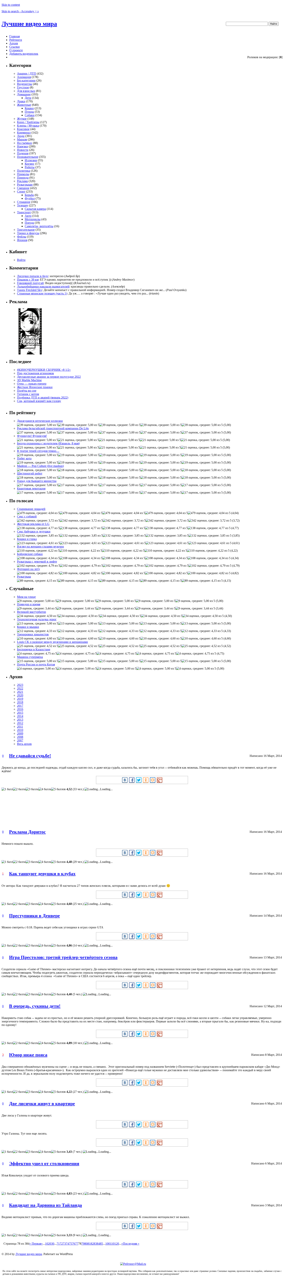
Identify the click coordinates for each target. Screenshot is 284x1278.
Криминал (24, 132)
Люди (21, 136)
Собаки (30, 115)
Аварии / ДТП (26, 73)
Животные (24, 104)
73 (64, 1243)
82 (92, 1243)
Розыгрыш (24, 576)
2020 (20, 695)
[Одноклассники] (145, 780)
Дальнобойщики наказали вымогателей (43, 286)
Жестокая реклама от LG (33, 524)
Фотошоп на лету (28, 569)
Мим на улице (26, 596)
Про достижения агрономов (35, 373)
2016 (20, 709)
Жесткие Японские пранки (35, 387)
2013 (20, 719)
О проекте (16, 50)
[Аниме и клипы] (30, 353)
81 (89, 1243)
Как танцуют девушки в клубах (42, 873)
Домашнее (24, 94)
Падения (22, 153)
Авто (28, 215)
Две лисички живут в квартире (42, 1103)
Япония (22, 240)
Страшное (23, 202)
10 (46, 1243)
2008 (20, 737)
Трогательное (26, 229)
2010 (20, 730)
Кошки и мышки (28, 626)
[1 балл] (7, 789)
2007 (20, 740)
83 (95, 1243)
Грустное (23, 87)
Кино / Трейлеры (28, 122)
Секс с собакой (27, 516)
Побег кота (24, 458)
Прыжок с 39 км (27, 279)
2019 (20, 698)
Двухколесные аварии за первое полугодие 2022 (49, 376)
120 (116, 1243)
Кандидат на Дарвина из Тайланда (45, 1205)
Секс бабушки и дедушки (33, 531)
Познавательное (27, 156)
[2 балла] (19, 789)
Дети (28, 97)
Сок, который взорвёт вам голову (39, 401)
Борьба (29, 195)
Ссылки (14, 46)
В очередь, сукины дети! (34, 1006)
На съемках (24, 143)
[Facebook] (131, 780)
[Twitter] (138, 780)
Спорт (21, 191)
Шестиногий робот (29, 473)
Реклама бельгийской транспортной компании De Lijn (53, 428)
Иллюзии (31, 160)
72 (61, 1243)
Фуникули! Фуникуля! (32, 435)
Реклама (22, 181)
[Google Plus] (159, 780)
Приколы (23, 174)
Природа (23, 177)
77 (76, 1243)
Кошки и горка (27, 539)
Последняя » (131, 1243)
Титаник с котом (28, 394)
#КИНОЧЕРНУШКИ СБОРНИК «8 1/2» (44, 369)
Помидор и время (28, 604)
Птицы (29, 111)
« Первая (35, 1243)
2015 (20, 712)
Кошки (29, 108)
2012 (20, 723)
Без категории (26, 80)
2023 (20, 685)
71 (58, 1243)
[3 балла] (32, 789)
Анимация (24, 77)
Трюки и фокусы (28, 233)
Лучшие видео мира (29, 23)
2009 (20, 733)
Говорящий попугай (30, 283)
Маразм (22, 139)
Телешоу (22, 205)
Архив (13, 43)
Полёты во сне (26, 390)
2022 (20, 688)
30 (52, 1243)
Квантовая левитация (31, 488)
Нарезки (22, 146)
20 (49, 1243)
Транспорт (24, 212)
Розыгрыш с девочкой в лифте (37, 561)
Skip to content (11, 4)
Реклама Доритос (27, 831)
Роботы (30, 167)
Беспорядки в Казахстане (33, 649)
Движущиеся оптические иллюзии (40, 420)
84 (98, 1243)
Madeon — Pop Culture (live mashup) (40, 466)
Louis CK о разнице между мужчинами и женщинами (52, 642)
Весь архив (24, 743)
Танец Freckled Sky (29, 290)
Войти (21, 260)
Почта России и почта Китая (36, 664)
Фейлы (21, 236)
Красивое (23, 129)
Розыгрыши (25, 184)
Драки (21, 101)
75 (70, 1243)
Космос (29, 163)
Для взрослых (26, 91)
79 (82, 1243)
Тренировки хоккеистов (33, 634)
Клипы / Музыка (28, 125)
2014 (20, 716)
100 (107, 1243)
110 (112, 1243)
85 (101, 1243)
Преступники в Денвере (34, 915)
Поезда (29, 222)
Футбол (30, 198)
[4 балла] (44, 789)
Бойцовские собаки (30, 554)
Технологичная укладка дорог (37, 619)
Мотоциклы (33, 219)
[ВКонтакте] (125, 780)
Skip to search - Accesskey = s (20, 11)
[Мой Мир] (152, 780)
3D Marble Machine (29, 380)
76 (73, 1243)
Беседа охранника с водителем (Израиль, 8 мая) (48, 443)
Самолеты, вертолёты (39, 226)
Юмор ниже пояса (28, 1054)
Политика (23, 170)
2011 (20, 726)
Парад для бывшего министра (36, 481)
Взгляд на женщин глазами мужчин (40, 546)
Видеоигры (24, 84)
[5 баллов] (58, 789)
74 (67, 1243)
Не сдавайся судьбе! (30, 755)
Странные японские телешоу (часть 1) (42, 293)
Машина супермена (30, 657)
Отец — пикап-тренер (31, 383)
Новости (22, 149)
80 (86, 1243)
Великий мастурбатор (31, 611)
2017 (20, 705)
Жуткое (22, 118)
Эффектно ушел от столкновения (44, 1163)
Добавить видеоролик (23, 53)
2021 (20, 691)
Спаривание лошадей (31, 509)
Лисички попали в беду (32, 276)
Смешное (23, 188)
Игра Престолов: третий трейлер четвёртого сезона (63, 957)
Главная (14, 36)
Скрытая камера (35, 208)
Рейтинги (15, 39)
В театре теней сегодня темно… (38, 451)
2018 (20, 702)
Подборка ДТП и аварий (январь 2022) (42, 397)
